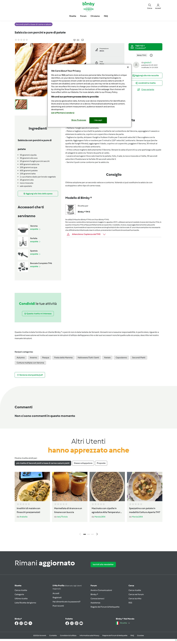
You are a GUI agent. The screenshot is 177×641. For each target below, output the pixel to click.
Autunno (21, 357)
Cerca (131, 585)
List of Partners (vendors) (62, 113)
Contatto (53, 635)
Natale (107, 357)
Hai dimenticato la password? (66, 601)
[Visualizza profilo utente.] (136, 64)
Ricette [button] (72, 16)
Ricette (18, 585)
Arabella (23, 516)
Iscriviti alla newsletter (103, 564)
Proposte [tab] (101, 463)
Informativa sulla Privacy (89, 635)
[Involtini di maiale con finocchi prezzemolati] (32, 486)
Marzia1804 (99, 516)
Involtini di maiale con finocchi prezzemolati (28, 510)
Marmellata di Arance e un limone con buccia (68, 510)
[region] (89, 95)
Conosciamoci (97, 598)
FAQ (132, 635)
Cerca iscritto (135, 598)
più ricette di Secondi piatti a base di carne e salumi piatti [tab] (42, 463)
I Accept (98, 120)
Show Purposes (78, 120)
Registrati (57, 597)
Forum (94, 585)
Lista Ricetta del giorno (25, 602)
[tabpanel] (88, 504)
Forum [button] (83, 16)
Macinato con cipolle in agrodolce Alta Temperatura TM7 (107, 510)
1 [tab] (84, 534)
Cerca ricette (21, 590)
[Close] (128, 67)
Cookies (140, 635)
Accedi (56, 593)
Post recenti (58, 606)
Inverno (33, 357)
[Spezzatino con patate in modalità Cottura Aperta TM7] (144, 486)
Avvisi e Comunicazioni (101, 590)
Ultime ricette (21, 598)
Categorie (19, 594)
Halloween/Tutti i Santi (88, 357)
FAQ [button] (106, 16)
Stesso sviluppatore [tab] (83, 463)
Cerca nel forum (136, 594)
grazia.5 (147, 62)
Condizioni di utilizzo (68, 635)
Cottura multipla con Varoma (30, 362)
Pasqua (45, 357)
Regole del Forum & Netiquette (105, 607)
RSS (130, 602)
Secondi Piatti (138, 357)
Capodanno (121, 357)
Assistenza (95, 602)
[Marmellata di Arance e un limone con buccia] (69, 486)
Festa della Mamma (63, 357)
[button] (149, 6)
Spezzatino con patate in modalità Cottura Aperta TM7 (144, 510)
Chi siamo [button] (95, 16)
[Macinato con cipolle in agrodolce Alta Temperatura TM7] (107, 486)
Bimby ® (94, 594)
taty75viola (62, 516)
